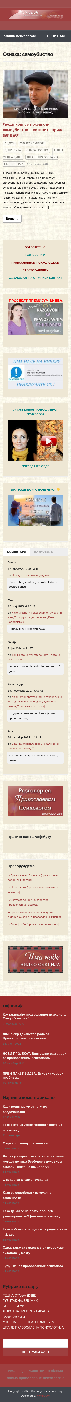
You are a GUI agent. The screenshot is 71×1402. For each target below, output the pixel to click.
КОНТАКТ (55, 277)
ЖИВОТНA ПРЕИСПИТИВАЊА (26, 1311)
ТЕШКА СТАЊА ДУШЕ (19, 1295)
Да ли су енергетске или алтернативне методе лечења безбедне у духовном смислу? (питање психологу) (35, 701)
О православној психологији (25, 1143)
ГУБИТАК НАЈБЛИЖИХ (20, 1300)
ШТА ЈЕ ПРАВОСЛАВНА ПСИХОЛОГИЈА (33, 1327)
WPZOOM (43, 1395)
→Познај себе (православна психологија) (35, 924)
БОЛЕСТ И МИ (14, 1306)
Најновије (43, 551)
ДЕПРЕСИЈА (13, 150)
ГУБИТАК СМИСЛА (32, 143)
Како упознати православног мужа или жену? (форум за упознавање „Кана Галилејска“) (35, 617)
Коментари (16, 551)
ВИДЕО (9, 143)
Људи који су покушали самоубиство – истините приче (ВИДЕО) (33, 129)
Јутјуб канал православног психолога (33, 1266)
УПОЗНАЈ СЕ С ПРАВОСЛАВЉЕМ (28, 1322)
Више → (12, 218)
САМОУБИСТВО (37, 150)
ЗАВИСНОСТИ (14, 1317)
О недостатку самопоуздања (30, 575)
